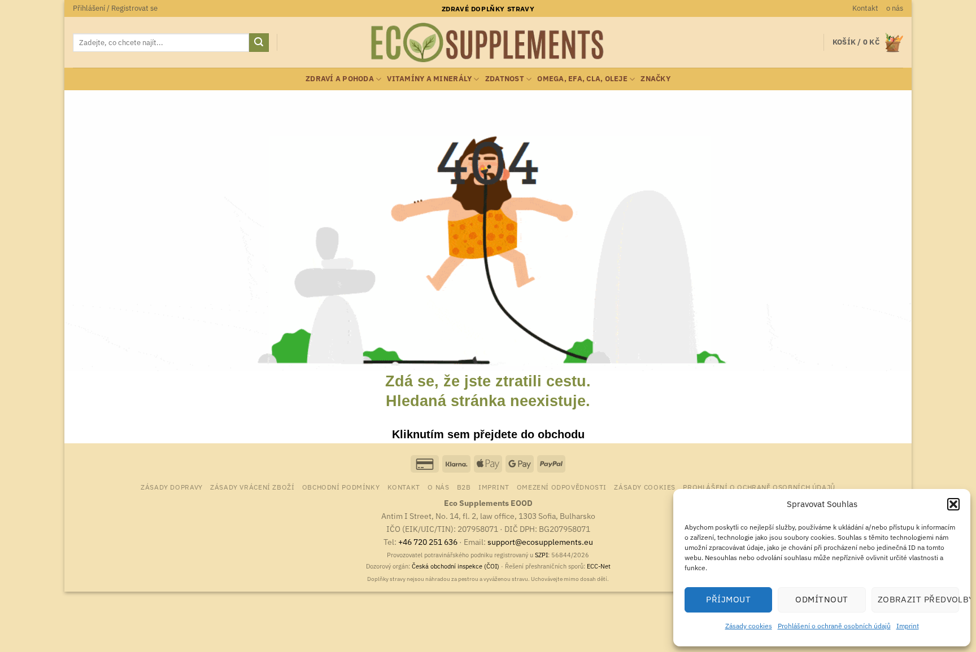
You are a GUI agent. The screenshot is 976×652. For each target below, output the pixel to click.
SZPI (541, 555)
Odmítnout (821, 599)
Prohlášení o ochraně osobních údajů (834, 626)
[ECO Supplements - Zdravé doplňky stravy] (488, 43)
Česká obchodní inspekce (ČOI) (455, 566)
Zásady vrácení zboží (252, 486)
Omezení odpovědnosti (562, 486)
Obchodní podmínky (341, 486)
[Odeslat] (258, 42)
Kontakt (865, 8)
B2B (464, 486)
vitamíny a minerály (429, 78)
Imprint (907, 626)
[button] (953, 504)
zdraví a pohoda (340, 78)
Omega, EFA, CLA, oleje (582, 78)
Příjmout (728, 599)
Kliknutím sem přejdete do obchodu (488, 434)
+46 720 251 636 (427, 541)
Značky (655, 78)
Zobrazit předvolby (918, 599)
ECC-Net (599, 566)
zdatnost (504, 78)
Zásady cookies (748, 626)
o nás (894, 8)
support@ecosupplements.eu (540, 541)
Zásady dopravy (172, 486)
